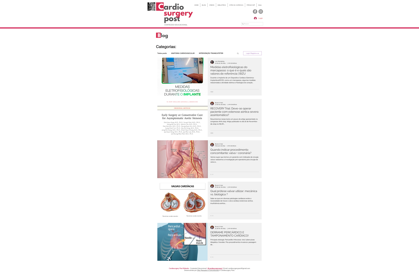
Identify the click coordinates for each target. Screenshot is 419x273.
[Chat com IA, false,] (415, 269)
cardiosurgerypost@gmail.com (239, 268)
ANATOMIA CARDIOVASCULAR (183, 53)
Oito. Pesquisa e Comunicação (208, 270)
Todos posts (162, 53)
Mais (229, 53)
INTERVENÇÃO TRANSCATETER (211, 53)
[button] (238, 53)
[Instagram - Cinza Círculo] (260, 11)
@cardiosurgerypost (215, 268)
